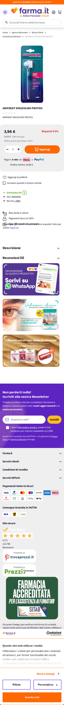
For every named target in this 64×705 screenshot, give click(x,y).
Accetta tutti (32, 697)
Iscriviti (54, 419)
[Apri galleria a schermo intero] (32, 74)
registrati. (14, 228)
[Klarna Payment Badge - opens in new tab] (27, 160)
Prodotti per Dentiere (12, 36)
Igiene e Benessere (20, 32)
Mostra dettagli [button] (46, 673)
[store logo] (30, 12)
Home (5, 32)
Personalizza (45, 684)
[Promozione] (32, 279)
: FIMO (17, 201)
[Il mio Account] (53, 12)
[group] (9, 113)
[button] (5, 12)
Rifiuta (16, 684)
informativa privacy (27, 427)
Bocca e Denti (37, 32)
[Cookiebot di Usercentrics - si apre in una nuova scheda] (46, 633)
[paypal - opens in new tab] (39, 159)
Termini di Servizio (18, 439)
